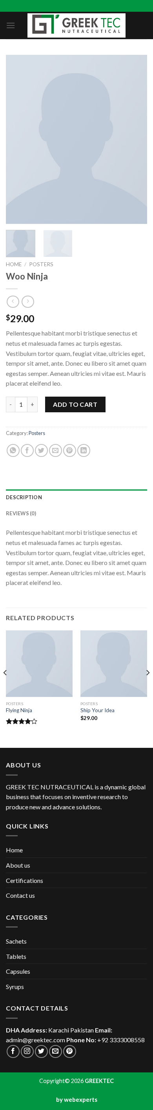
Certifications (24, 880)
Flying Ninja (19, 710)
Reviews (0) (21, 513)
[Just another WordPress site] (76, 25)
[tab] (76, 497)
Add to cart (75, 404)
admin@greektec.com (35, 1039)
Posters (41, 264)
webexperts (80, 1099)
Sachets (16, 941)
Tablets (16, 956)
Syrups (15, 986)
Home (14, 264)
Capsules (18, 971)
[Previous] (18, 139)
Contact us (20, 895)
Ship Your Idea (97, 710)
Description (24, 497)
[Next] (135, 139)
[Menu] (10, 25)
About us (18, 865)
